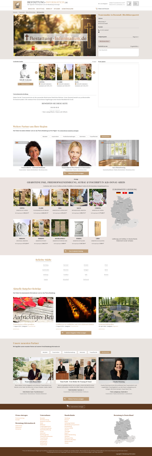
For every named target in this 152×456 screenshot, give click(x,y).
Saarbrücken (45, 270)
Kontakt (17, 419)
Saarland (67, 436)
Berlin (106, 270)
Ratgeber (57, 9)
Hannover (65, 265)
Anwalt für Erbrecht (45, 421)
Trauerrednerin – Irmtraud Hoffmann (33, 167)
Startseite (15, 12)
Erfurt (106, 265)
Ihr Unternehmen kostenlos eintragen (68, 130)
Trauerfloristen (94, 136)
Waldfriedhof (43, 443)
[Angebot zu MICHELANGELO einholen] (60, 228)
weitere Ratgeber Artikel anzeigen (76, 333)
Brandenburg (31, 393)
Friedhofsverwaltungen (69, 136)
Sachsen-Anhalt (69, 428)
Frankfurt (65, 274)
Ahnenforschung (44, 419)
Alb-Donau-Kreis (40, 12)
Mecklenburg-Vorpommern (72, 424)
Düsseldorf (66, 279)
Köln (86, 274)
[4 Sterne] (56, 107)
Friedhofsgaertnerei (45, 426)
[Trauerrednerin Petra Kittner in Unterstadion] (76, 153)
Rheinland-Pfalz (69, 438)
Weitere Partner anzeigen (76, 399)
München (65, 270)
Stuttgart (86, 270)
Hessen (67, 443)
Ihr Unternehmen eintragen (76, 406)
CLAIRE (59, 82)
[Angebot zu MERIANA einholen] (22, 228)
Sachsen (67, 429)
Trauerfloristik (31, 326)
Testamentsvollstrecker (46, 436)
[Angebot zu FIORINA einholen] (79, 228)
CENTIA (41, 82)
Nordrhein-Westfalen (70, 439)
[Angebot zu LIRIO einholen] (98, 228)
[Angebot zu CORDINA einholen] (98, 197)
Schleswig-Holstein (70, 423)
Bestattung (40, 9)
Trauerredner (22, 169)
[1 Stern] (51, 107)
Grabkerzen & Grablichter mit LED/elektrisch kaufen (75, 324)
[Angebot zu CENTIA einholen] (22, 197)
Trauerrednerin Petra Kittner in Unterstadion (76, 167)
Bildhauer (42, 424)
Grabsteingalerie (67, 9)
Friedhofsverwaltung (69, 352)
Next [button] (94, 72)
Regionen (136, 37)
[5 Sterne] (58, 107)
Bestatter (45, 136)
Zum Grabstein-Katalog (76, 251)
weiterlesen (16, 329)
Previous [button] (36, 72)
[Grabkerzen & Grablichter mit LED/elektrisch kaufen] (76, 309)
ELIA (76, 82)
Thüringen (67, 431)
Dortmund (86, 279)
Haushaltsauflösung (108, 169)
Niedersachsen (69, 441)
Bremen (106, 274)
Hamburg (45, 274)
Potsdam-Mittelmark (41, 393)
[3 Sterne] (55, 107)
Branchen (31, 9)
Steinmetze (83, 136)
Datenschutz (18, 425)
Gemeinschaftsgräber (106, 324)
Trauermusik (22, 12)
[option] (47, 76)
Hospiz (42, 431)
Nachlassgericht (44, 434)
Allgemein (115, 326)
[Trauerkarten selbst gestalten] (33, 309)
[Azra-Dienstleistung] (119, 153)
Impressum (18, 427)
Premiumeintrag (23, 142)
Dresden (86, 265)
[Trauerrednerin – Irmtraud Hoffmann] (33, 153)
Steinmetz (82, 352)
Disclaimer (18, 429)
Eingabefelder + (134, 46)
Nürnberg (45, 265)
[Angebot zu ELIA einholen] (60, 197)
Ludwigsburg (128, 393)
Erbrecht (49, 9)
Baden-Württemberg (30, 12)
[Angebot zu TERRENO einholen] (41, 228)
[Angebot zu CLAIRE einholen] (41, 197)
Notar (41, 423)
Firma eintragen (103, 9)
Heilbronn (86, 391)
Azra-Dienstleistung (118, 167)
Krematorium (43, 441)
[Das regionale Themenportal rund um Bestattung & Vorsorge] (17, 5)
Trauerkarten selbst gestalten (23, 324)
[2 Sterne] (53, 107)
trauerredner (55, 136)
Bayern (75, 169)
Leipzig (46, 279)
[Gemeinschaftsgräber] (119, 309)
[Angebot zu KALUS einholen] (79, 197)
